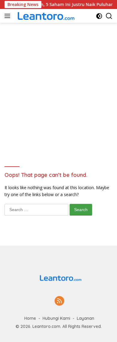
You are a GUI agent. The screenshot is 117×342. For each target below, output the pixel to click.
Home (30, 318)
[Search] (109, 16)
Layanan (85, 318)
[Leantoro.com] (45, 16)
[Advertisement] (58, 84)
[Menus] (8, 16)
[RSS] (59, 301)
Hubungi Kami (56, 318)
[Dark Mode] (99, 16)
